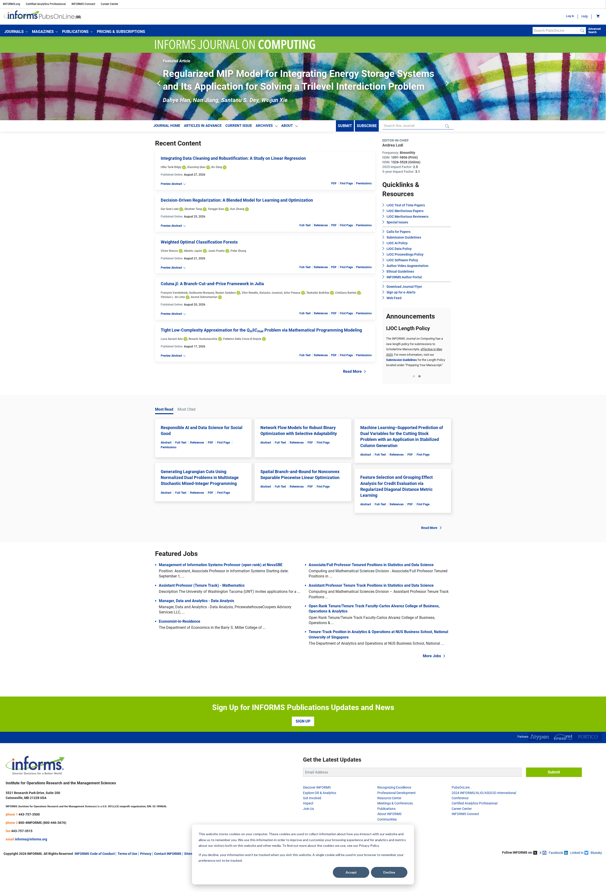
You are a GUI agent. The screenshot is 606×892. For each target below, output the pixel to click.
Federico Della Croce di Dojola (242, 339)
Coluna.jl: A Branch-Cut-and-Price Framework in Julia (212, 283)
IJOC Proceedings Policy (405, 254)
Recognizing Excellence (394, 818)
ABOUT (287, 126)
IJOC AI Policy (397, 243)
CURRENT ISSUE (238, 126)
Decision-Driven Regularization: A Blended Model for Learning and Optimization (237, 200)
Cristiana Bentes (345, 292)
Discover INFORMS (317, 818)
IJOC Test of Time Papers (406, 205)
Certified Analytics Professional (46, 4)
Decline (389, 872)
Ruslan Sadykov (225, 292)
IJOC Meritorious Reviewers (407, 216)
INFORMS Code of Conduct (95, 884)
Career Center (109, 4)
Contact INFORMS (167, 884)
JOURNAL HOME (166, 126)
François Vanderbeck (174, 292)
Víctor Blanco (169, 251)
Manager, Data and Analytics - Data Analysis (196, 631)
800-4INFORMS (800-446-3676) (42, 853)
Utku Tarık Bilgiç (171, 167)
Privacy (145, 884)
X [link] (540, 883)
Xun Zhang (237, 209)
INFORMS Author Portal (404, 277)
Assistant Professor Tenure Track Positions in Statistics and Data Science (371, 615)
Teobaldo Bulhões (317, 292)
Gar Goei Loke (169, 209)
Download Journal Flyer (404, 286)
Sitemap (190, 884)
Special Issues (397, 222)
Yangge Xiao (216, 209)
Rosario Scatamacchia (203, 339)
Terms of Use (127, 884)
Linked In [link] (577, 883)
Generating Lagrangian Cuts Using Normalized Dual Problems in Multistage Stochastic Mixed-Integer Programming (200, 507)
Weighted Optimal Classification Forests (199, 242)
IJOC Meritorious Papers (405, 211)
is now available (426, 344)
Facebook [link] (556, 883)
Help (584, 16)
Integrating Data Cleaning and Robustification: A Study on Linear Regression (233, 158)
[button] (16, 31)
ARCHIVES (264, 126)
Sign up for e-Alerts (401, 292)
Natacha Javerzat (270, 292)
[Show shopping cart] (597, 16)
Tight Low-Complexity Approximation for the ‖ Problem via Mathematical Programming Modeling (261, 330)
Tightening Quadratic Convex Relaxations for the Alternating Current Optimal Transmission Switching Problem (416, 370)
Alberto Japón (193, 251)
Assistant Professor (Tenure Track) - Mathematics (202, 615)
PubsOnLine (461, 818)
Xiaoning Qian (196, 167)
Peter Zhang (238, 251)
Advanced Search (594, 30)
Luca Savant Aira (172, 339)
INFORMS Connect (83, 4)
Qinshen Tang (193, 209)
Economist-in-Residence (179, 651)
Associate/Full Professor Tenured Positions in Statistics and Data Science (371, 595)
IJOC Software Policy (402, 260)
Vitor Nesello (250, 292)
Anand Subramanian (204, 297)
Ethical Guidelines (400, 271)
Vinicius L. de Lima (173, 297)
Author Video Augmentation (407, 266)
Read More (352, 371)
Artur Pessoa (292, 292)
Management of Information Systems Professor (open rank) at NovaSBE (220, 595)
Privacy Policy (369, 845)
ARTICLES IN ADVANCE (203, 126)
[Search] (582, 30)
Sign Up (303, 751)
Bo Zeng (216, 167)
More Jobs (432, 686)
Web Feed (394, 298)
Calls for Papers (398, 232)
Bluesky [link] (596, 883)
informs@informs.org (31, 869)
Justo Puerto (216, 251)
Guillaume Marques (201, 292)
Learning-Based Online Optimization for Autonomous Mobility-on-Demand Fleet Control (415, 354)
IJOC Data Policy (399, 249)
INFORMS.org (11, 4)
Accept (351, 872)
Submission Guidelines (404, 237)
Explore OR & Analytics (319, 823)
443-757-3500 (29, 845)
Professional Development (396, 823)
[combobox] (556, 30)
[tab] (414, 406)
